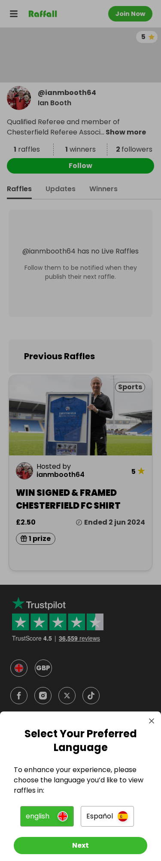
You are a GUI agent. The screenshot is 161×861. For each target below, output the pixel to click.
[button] (46, 816)
